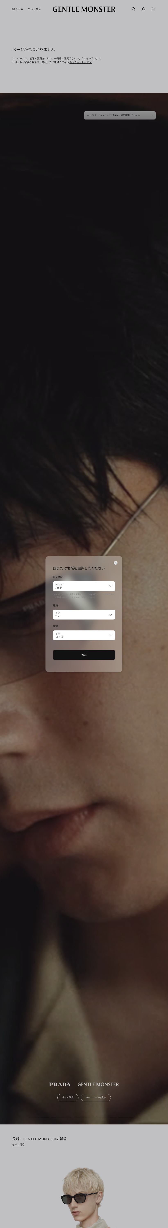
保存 (84, 655)
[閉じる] (116, 563)
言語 (58, 633)
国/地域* (59, 584)
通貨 (58, 612)
